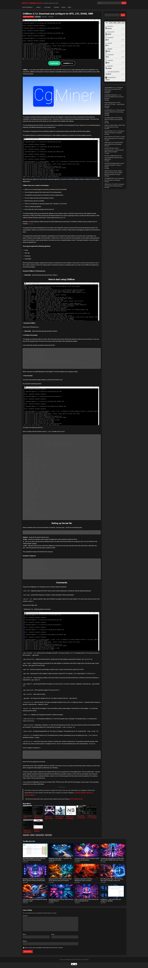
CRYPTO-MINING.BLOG (76, 799)
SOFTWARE (47, 7)
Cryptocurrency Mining (28, 16)
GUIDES (63, 7)
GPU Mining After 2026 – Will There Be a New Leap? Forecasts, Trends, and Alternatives (112, 880)
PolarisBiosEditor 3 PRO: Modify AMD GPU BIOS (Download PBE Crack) (113, 119)
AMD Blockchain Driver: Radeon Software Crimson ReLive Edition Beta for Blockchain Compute (113, 172)
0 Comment (50, 16)
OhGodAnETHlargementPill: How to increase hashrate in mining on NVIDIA (114, 165)
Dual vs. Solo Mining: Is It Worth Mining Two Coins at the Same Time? (87, 900)
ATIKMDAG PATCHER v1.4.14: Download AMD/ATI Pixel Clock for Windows (113, 96)
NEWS (69, 7)
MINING (38, 7)
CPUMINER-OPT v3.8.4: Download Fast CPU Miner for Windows (114, 179)
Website (25, 941)
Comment (25, 915)
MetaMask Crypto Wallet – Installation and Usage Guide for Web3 (60, 859)
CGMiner (32, 835)
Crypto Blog (37, 16)
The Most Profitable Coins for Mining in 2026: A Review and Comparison (87, 859)
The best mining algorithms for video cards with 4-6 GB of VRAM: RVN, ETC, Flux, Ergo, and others (113, 859)
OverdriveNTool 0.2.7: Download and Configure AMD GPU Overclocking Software (114, 111)
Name (24, 934)
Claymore (30, 223)
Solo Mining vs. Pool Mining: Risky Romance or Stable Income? (61, 900)
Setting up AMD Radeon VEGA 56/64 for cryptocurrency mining (114, 126)
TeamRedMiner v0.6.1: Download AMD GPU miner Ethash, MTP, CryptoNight (113, 89)
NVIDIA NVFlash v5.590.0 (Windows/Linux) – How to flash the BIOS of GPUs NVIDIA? (114, 150)
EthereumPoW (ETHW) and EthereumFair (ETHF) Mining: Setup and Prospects (60, 879)
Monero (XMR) (48, 835)
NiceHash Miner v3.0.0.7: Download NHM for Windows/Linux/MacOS (114, 132)
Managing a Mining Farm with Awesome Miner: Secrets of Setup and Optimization (34, 879)
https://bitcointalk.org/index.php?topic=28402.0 (44, 275)
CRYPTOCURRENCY (27, 7)
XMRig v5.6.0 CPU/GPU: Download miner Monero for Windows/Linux (114, 185)
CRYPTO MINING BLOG (32, 3)
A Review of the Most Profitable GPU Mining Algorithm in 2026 (35, 900)
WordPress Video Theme (78, 959)
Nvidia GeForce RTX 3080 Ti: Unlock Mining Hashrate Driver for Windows (114, 137)
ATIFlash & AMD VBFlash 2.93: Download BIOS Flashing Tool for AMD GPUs (113, 157)
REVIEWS (56, 7)
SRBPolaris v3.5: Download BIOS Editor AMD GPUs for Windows (113, 143)
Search (124, 3)
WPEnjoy (87, 959)
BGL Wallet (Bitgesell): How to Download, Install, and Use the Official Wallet (34, 859)
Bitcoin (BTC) (26, 835)
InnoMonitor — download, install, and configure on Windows (111, 900)
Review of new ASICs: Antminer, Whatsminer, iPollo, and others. (83, 879)
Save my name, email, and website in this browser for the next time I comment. (44, 947)
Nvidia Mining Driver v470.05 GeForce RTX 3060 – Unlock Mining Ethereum (114, 104)
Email (53, 934)
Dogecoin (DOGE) (40, 835)
